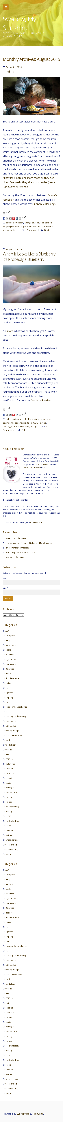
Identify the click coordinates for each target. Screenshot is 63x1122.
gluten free (10, 764)
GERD (36, 422)
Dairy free (10, 669)
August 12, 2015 (14, 249)
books (8, 650)
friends (9, 749)
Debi (46, 230)
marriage (10, 787)
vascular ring (24, 426)
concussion (11, 664)
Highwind (37, 1113)
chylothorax (11, 659)
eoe (37, 222)
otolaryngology (12, 806)
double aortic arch (14, 222)
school (6, 230)
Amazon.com (43, 464)
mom (10, 331)
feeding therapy (12, 730)
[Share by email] (20, 218)
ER (6, 711)
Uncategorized (10, 426)
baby (8, 419)
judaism (9, 783)
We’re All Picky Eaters (15, 557)
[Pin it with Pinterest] (13, 218)
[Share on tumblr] (17, 218)
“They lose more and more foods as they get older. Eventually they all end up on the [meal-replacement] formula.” (29, 182)
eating (27, 222)
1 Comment (30, 230)
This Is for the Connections (17, 548)
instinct (36, 226)
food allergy (11, 745)
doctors (9, 673)
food (29, 226)
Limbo (8, 71)
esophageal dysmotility (16, 716)
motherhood (47, 226)
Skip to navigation (6, 7)
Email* (5, 588)
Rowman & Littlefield (32, 467)
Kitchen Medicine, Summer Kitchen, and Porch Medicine (30, 543)
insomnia (10, 773)
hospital (9, 768)
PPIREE (8, 816)
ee (33, 222)
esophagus (20, 226)
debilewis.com (36, 522)
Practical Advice (12, 821)
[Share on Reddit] (10, 218)
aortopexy (10, 635)
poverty (9, 811)
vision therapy (12, 849)
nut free (9, 802)
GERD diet (10, 759)
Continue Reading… (45, 204)
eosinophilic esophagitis (14, 422)
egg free (9, 692)
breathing (10, 654)
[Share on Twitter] (7, 218)
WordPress (23, 1113)
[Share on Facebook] (4, 218)
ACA (7, 631)
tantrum (9, 835)
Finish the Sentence (14, 735)
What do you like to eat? (16, 538)
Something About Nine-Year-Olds (20, 552)
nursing (9, 797)
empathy (9, 697)
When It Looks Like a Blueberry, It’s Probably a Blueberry (29, 256)
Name (5, 578)
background (17, 419)
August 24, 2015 (14, 67)
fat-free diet (11, 726)
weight (13, 230)
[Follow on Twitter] (4, 213)
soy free (9, 830)
